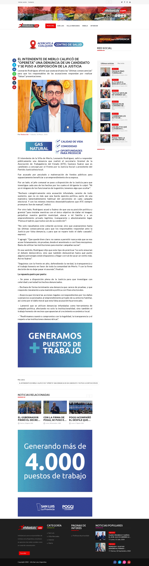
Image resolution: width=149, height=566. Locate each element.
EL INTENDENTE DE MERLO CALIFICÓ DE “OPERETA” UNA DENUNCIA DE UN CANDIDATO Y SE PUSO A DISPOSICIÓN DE (58, 383)
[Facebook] (124, 2)
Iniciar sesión (22, 2)
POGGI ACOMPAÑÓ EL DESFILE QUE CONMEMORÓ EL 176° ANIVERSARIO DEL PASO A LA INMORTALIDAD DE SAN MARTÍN (80, 418)
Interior (94, 26)
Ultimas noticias (107, 63)
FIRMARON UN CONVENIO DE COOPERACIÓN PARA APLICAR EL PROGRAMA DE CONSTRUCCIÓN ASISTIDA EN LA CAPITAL (119, 105)
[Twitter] (122, 2)
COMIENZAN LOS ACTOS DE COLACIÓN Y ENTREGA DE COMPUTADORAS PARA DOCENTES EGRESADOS (119, 117)
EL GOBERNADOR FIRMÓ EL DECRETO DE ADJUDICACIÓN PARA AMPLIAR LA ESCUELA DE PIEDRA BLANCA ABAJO (29, 418)
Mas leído (121, 63)
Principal (51, 26)
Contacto (31, 2)
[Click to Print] (14, 87)
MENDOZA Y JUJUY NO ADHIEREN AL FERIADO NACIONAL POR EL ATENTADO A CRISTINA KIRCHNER (119, 547)
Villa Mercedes (73, 26)
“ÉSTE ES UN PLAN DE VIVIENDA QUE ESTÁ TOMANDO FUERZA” (119, 94)
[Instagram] (127, 2)
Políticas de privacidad (81, 536)
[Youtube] (130, 2)
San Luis (60, 26)
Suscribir (23, 553)
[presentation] (87, 396)
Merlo (85, 26)
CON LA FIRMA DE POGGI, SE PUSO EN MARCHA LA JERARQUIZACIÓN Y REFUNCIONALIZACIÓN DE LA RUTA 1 (55, 418)
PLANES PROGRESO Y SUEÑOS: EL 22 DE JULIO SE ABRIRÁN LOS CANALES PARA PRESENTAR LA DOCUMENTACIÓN (119, 536)
